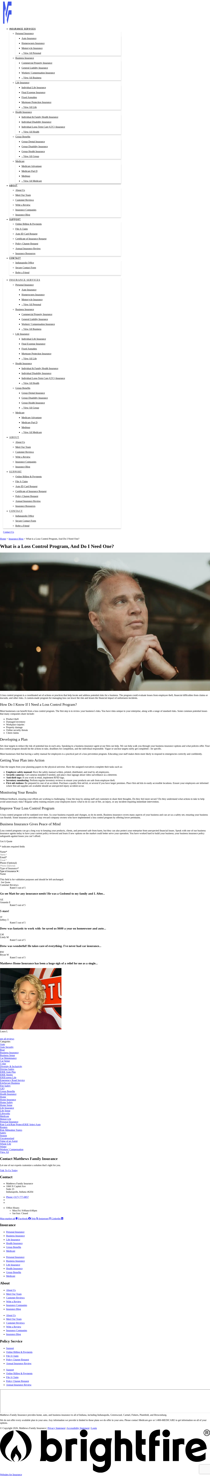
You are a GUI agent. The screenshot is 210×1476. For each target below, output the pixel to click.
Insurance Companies (25, 210)
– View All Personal (31, 53)
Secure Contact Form (25, 267)
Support (15, 219)
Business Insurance (24, 58)
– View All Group (30, 156)
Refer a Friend (22, 272)
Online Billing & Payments (28, 224)
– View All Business (31, 77)
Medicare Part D (30, 171)
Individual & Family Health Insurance (40, 117)
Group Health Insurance (33, 151)
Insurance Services (22, 29)
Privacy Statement (56, 1428)
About (13, 185)
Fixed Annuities (29, 97)
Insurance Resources (25, 253)
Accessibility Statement (78, 1428)
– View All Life (29, 107)
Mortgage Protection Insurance (36, 102)
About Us (20, 190)
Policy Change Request (26, 243)
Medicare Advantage (32, 166)
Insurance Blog (22, 214)
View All (4, 1152)
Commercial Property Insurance (37, 63)
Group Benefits (22, 136)
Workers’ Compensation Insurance (38, 72)
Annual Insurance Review (28, 248)
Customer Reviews (24, 200)
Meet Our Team (23, 195)
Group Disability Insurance (35, 146)
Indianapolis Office (24, 262)
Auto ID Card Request (26, 233)
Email (3, 857)
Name (3, 851)
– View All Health (30, 131)
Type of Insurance (9, 868)
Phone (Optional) (8, 863)
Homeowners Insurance (33, 43)
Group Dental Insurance (33, 141)
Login (94, 1428)
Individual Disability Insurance (36, 122)
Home (3, 538)
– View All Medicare (32, 181)
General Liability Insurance (35, 68)
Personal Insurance (24, 33)
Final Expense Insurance (33, 92)
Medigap (26, 176)
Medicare (19, 161)
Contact (15, 258)
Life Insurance (22, 82)
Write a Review (22, 205)
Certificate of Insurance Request (30, 238)
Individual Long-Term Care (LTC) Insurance (43, 127)
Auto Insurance (29, 38)
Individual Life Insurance (34, 87)
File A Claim (21, 229)
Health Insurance (23, 112)
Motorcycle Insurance (32, 48)
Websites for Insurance (11, 1474)
